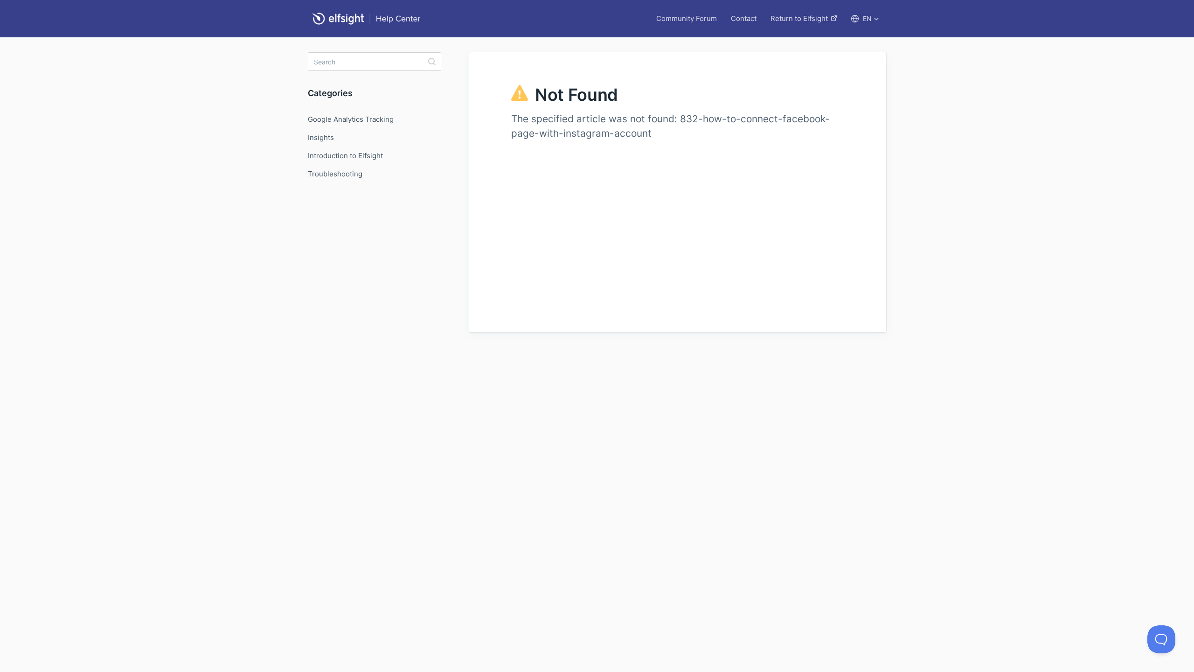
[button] (865, 18)
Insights (321, 137)
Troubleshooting (335, 173)
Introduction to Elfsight (345, 155)
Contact (744, 18)
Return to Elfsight (799, 18)
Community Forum (686, 18)
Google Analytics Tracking (351, 119)
